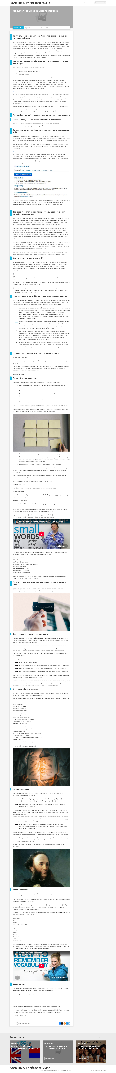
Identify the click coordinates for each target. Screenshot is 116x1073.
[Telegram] (69, 1023)
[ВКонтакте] (60, 1023)
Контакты (87, 2)
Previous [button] (100, 1037)
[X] (62, 1023)
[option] (25, 1051)
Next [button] (104, 1037)
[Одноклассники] (65, 1023)
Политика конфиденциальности (49, 1070)
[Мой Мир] (67, 1023)
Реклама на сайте (66, 1070)
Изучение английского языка (30, 3)
